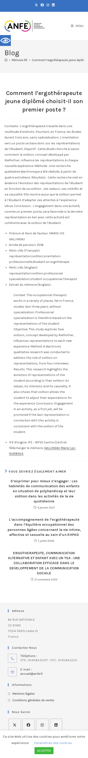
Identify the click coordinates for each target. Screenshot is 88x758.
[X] (15, 725)
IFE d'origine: (18, 442)
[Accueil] (6, 60)
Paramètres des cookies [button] (53, 743)
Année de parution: (22, 245)
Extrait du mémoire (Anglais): (30, 285)
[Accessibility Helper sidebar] (5, 40)
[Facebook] (28, 725)
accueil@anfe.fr (31, 674)
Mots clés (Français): (24, 250)
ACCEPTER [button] (44, 750)
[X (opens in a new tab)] (36, 5)
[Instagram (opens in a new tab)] (48, 5)
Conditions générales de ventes (33, 700)
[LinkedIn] (56, 725)
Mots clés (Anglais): (23, 267)
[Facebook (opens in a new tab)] (42, 5)
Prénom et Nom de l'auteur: (29, 233)
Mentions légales (23, 693)
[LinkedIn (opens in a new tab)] (53, 5)
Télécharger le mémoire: (26, 448)
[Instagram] (42, 725)
